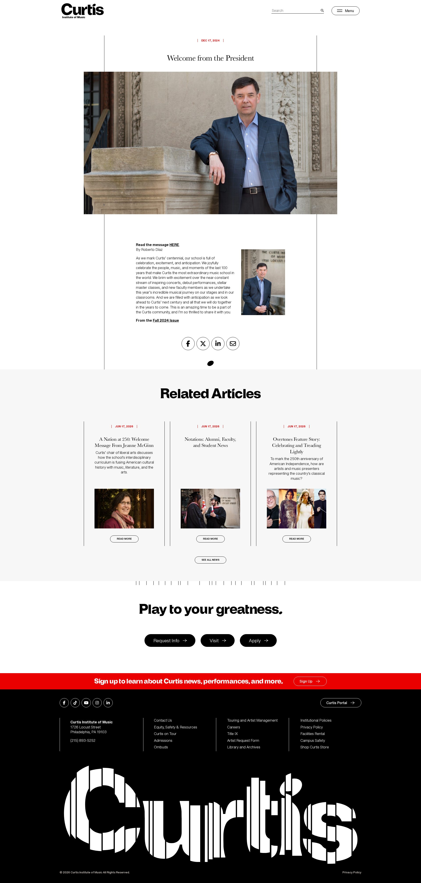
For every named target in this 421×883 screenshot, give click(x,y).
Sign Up (306, 681)
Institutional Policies (316, 720)
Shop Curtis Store (314, 747)
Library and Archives (243, 747)
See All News (210, 560)
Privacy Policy (311, 727)
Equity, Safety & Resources (175, 727)
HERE (174, 244)
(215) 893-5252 (82, 740)
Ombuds (161, 747)
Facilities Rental (312, 733)
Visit (214, 640)
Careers (233, 727)
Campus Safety (312, 740)
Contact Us (163, 720)
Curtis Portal (336, 702)
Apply (255, 640)
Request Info (166, 640)
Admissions (163, 740)
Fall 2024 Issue (166, 320)
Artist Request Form (243, 740)
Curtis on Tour (165, 733)
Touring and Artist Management (252, 720)
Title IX (232, 733)
